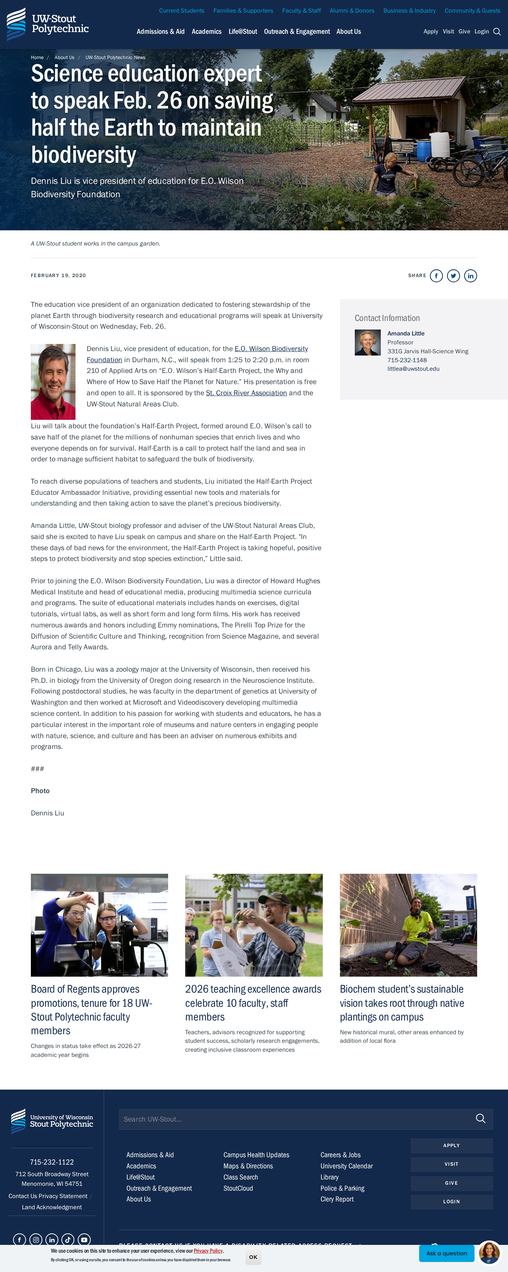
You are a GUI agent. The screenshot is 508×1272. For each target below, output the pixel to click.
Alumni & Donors (352, 10)
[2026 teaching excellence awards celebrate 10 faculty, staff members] (253, 925)
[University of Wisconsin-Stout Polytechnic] (52, 1128)
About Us (349, 31)
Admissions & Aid (161, 31)
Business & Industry (409, 10)
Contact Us (24, 1196)
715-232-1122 (52, 1162)
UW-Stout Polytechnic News (116, 58)
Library (330, 1177)
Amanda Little (406, 333)
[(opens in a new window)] (436, 275)
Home (37, 58)
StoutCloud (238, 1188)
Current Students (182, 10)
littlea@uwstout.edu (414, 369)
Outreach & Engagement (297, 31)
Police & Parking (342, 1188)
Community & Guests (473, 10)
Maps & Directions (248, 1166)
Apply (431, 31)
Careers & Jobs (341, 1155)
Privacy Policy (208, 1250)
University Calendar (347, 1166)
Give (464, 31)
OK (253, 1257)
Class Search (241, 1177)
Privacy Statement (64, 1196)
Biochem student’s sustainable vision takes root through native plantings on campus (402, 1002)
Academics (207, 31)
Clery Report (337, 1199)
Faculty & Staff (301, 10)
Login (482, 31)
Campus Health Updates (256, 1155)
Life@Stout (243, 31)
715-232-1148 (407, 360)
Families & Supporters (243, 10)
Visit (448, 31)
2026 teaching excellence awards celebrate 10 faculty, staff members (253, 1002)
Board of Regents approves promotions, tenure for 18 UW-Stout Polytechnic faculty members (91, 1009)
